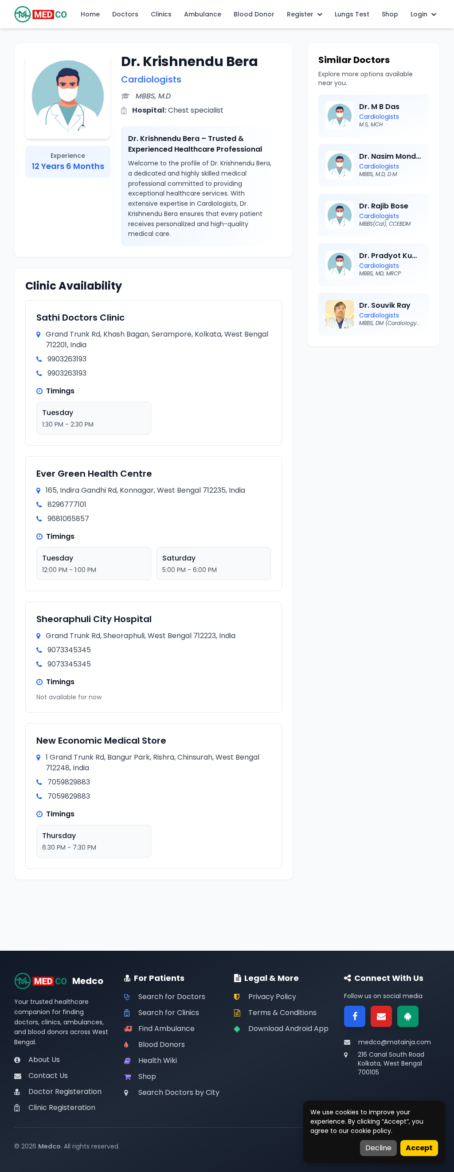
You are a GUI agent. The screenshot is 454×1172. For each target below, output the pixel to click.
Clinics (161, 14)
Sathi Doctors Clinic (80, 317)
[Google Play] (408, 1016)
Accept (419, 1148)
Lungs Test (352, 14)
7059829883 (68, 782)
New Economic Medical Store (101, 740)
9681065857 (68, 518)
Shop (390, 14)
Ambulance (202, 14)
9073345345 (69, 650)
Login (419, 14)
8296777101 (66, 504)
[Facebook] (354, 1016)
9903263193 (66, 359)
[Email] (381, 1016)
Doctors (125, 14)
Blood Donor (254, 14)
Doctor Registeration (65, 1091)
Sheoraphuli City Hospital (94, 619)
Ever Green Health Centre (94, 473)
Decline (378, 1148)
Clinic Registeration (61, 1107)
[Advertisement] (373, 412)
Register (300, 14)
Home (90, 14)
